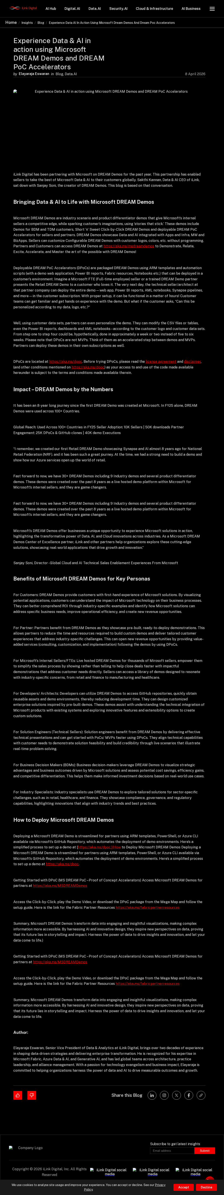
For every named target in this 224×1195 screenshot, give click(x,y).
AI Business (191, 9)
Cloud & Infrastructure (154, 9)
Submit (205, 1150)
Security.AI (118, 9)
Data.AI (95, 9)
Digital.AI (72, 9)
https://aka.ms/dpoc (65, 361)
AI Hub (51, 9)
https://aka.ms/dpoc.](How (99, 847)
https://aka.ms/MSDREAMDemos (60, 886)
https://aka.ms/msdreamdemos (128, 246)
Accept (183, 1187)
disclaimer (192, 361)
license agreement (161, 361)
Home (11, 22)
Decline (206, 1187)
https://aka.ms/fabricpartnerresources (148, 907)
